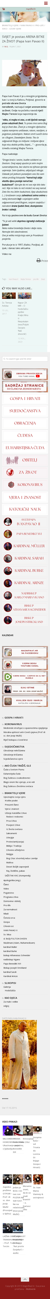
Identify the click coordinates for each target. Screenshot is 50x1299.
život (43, 279)
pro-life (36, 279)
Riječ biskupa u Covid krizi (15, 739)
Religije (9, 854)
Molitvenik (30, 1289)
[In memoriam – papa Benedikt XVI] (18, 1131)
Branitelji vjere (10, 25)
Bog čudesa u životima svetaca (18, 786)
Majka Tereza (26, 279)
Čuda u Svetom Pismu (13, 769)
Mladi (5, 913)
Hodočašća (10, 990)
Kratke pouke (11, 800)
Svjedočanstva (14, 746)
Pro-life (39, 25)
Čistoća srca (9, 917)
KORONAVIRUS (13, 724)
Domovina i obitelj (12, 901)
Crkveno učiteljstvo (15, 850)
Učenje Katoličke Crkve (16, 813)
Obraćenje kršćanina (13, 754)
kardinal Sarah (10, 972)
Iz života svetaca (14, 829)
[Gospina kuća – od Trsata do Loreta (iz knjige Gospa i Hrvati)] (37, 1130)
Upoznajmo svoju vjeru (14, 796)
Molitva (9, 862)
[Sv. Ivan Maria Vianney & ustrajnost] (38, 1179)
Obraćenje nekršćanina (14, 750)
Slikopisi (10, 983)
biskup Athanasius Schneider (16, 955)
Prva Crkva (11, 820)
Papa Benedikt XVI (12, 963)
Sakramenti (11, 833)
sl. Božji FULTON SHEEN (15, 938)
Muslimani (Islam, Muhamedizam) (19, 942)
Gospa (6, 922)
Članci (6, 884)
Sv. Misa (7, 934)
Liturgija (10, 837)
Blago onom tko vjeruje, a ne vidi (19, 782)
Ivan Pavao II (13, 279)
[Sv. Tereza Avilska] (9, 295)
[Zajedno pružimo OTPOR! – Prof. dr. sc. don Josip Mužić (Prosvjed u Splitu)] (7, 1179)
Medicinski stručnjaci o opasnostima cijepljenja (25, 728)
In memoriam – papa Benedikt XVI (18, 1145)
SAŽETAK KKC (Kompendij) (18, 875)
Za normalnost (10, 909)
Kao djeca (11, 997)
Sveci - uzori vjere (11, 28)
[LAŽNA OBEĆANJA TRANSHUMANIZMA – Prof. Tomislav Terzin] (8, 1228)
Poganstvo (8, 892)
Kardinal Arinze (10, 976)
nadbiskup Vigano (11, 959)
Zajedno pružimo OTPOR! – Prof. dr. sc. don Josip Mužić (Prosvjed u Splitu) (7, 1200)
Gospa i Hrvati (14, 717)
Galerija (7, 986)
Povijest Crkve (13, 825)
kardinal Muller (10, 947)
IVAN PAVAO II (27, 25)
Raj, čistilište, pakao (15, 870)
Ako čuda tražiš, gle (18, 765)
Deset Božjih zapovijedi (17, 866)
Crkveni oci (8, 926)
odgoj (6, 1005)
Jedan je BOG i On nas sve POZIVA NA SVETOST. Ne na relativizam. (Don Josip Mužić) (19, 1200)
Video (6, 888)
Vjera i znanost (12, 808)
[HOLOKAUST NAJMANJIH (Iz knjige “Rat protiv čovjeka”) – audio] (18, 1228)
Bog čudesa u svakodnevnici (16, 777)
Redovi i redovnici (14, 816)
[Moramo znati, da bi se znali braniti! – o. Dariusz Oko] (27, 1178)
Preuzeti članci (12, 804)
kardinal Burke (10, 951)
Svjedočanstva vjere (13, 758)
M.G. (6, 46)
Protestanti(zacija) (15, 841)
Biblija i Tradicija (13, 845)
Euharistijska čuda (11, 773)
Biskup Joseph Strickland (14, 967)
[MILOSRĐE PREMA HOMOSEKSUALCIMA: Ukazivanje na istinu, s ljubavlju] (8, 1131)
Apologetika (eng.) (12, 880)
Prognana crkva (10, 897)
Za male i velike (10, 1001)
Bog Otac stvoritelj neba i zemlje (22, 858)
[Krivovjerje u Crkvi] (28, 1131)
